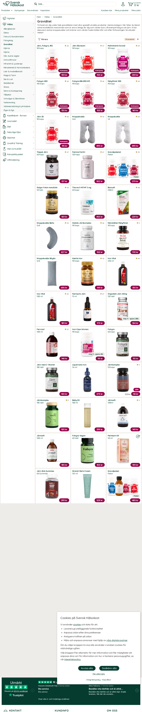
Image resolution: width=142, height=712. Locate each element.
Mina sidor (136, 10)
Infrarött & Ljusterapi (13, 63)
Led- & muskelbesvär (13, 71)
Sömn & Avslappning (13, 91)
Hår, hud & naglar (11, 56)
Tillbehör (7, 94)
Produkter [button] (5, 10)
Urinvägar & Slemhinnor (14, 98)
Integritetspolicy (72, 659)
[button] (134, 4)
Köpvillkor (106, 679)
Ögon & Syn (9, 110)
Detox (6, 32)
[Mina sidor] (122, 4)
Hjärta (6, 52)
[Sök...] (35, 4)
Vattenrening (9, 102)
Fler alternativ (99, 674)
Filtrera (87, 39)
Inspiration (45, 10)
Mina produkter (122, 10)
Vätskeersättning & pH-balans (17, 106)
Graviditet (8, 44)
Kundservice (106, 10)
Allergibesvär (9, 29)
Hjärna (7, 48)
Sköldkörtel (9, 83)
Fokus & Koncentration (14, 36)
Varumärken (32, 10)
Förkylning (8, 40)
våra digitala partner (116, 640)
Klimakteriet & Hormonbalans (17, 67)
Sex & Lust (8, 79)
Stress (6, 87)
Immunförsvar (10, 60)
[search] (74, 4)
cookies (77, 624)
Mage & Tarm (10, 75)
